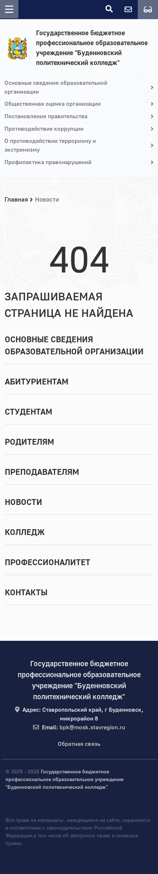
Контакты (26, 593)
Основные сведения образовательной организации (74, 346)
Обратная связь (79, 744)
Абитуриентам (36, 382)
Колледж (25, 532)
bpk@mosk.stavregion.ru (92, 727)
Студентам (28, 412)
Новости (23, 502)
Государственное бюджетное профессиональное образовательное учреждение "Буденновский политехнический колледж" (92, 48)
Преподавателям (42, 472)
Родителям (29, 442)
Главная (16, 199)
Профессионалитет (47, 562)
